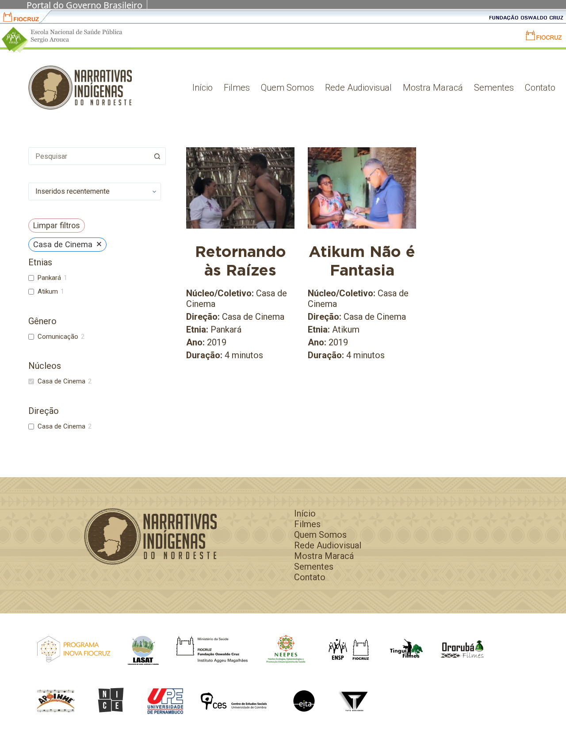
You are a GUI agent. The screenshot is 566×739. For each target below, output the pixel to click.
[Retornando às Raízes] (240, 188)
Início (202, 87)
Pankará (49, 278)
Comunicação (58, 337)
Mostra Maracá (433, 87)
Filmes (237, 87)
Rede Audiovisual (358, 87)
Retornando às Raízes (240, 260)
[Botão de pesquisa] (157, 156)
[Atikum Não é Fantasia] (362, 188)
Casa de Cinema (61, 381)
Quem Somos (287, 87)
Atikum (48, 291)
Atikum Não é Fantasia (362, 260)
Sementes (494, 87)
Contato (540, 87)
